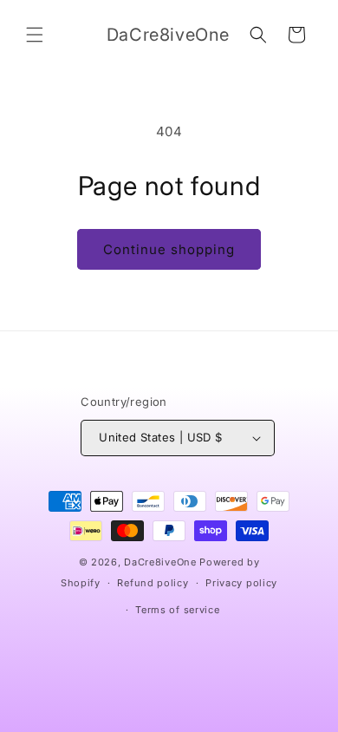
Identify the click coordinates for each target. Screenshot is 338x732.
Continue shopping (169, 249)
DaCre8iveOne (160, 562)
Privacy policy (241, 583)
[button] (35, 35)
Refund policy (152, 583)
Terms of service (177, 610)
